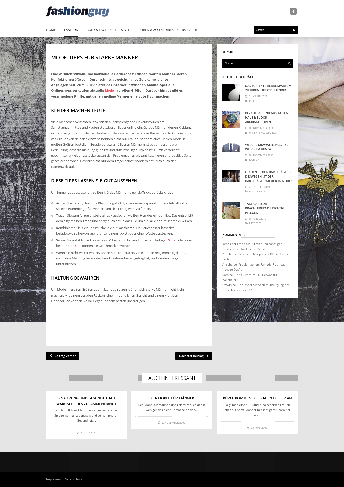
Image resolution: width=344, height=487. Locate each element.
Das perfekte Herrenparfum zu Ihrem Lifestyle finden (268, 88)
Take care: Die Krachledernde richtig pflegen (264, 208)
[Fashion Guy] (77, 11)
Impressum (54, 479)
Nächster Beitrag (191, 356)
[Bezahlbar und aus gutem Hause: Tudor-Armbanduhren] (231, 119)
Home (51, 29)
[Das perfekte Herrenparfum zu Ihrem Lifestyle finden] (231, 92)
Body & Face (97, 29)
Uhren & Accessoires (156, 29)
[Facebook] (293, 11)
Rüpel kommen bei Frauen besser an (257, 398)
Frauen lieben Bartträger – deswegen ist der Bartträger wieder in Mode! (268, 176)
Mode (109, 90)
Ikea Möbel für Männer (171, 398)
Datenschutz (73, 479)
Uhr (78, 245)
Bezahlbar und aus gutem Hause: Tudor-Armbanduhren (267, 117)
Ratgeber (189, 29)
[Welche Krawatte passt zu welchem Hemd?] (231, 151)
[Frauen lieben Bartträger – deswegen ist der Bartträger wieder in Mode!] (231, 178)
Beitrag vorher (65, 356)
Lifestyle (122, 29)
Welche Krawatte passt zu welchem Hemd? (267, 147)
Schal (172, 240)
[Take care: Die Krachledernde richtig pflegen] (231, 210)
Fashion (71, 29)
